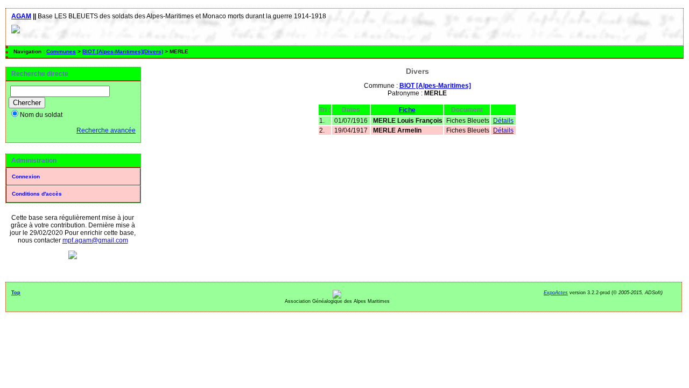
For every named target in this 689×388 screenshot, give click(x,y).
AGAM (21, 16)
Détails (503, 120)
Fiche (407, 110)
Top (15, 292)
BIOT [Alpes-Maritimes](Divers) (122, 51)
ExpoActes (556, 292)
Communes (61, 51)
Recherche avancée (106, 130)
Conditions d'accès (37, 194)
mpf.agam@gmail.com (95, 240)
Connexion (26, 176)
